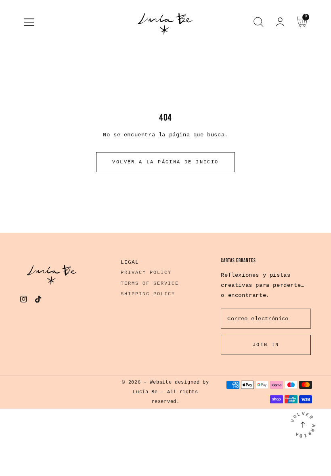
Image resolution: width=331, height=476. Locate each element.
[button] (29, 22)
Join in (266, 345)
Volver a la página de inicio (165, 162)
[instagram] (23, 301)
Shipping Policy (148, 294)
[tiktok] (38, 301)
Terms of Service (150, 283)
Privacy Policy (146, 273)
